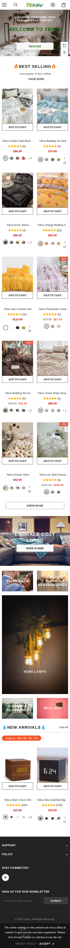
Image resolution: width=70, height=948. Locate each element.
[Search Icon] (16, 5)
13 (64, 242)
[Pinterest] (5, 877)
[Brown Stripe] (17, 410)
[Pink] (23, 242)
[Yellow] (17, 242)
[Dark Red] (17, 158)
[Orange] (23, 158)
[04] (46, 410)
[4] (58, 159)
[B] (40, 818)
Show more (35, 506)
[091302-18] (11, 327)
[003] (17, 488)
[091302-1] (17, 327)
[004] (23, 488)
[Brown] (5, 410)
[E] (58, 818)
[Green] (11, 242)
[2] (46, 159)
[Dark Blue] (11, 158)
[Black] (5, 242)
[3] (52, 159)
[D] (52, 818)
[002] (11, 488)
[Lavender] (46, 326)
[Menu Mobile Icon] (4, 5)
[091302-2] (23, 327)
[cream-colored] (52, 492)
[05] (40, 410)
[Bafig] (23, 410)
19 (29, 327)
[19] (46, 243)
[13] (52, 243)
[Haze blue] (58, 492)
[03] (52, 410)
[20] (40, 243)
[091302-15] (5, 327)
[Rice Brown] (11, 410)
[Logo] (34, 5)
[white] (46, 492)
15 (29, 487)
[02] (58, 410)
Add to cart (18, 127)
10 (64, 158)
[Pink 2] (52, 326)
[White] (5, 158)
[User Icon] (52, 4)
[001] (5, 488)
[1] (40, 159)
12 (64, 817)
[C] (46, 818)
